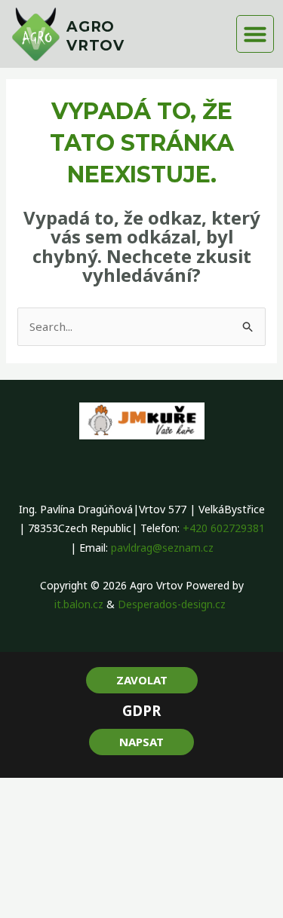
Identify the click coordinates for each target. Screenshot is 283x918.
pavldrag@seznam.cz (162, 547)
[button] (255, 34)
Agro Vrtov (95, 36)
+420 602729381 (224, 528)
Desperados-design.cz (173, 604)
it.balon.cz (78, 604)
